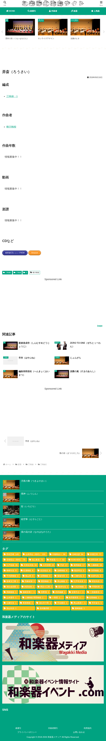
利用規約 (88, 728)
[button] (97, 501)
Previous (2, 31)
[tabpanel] (20, 31)
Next (104, 31)
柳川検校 (11, 126)
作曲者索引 (53, 728)
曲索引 (18, 728)
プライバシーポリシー (27, 732)
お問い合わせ (79, 732)
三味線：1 (12, 96)
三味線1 (8, 272)
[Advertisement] (53, 60)
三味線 (18, 272)
